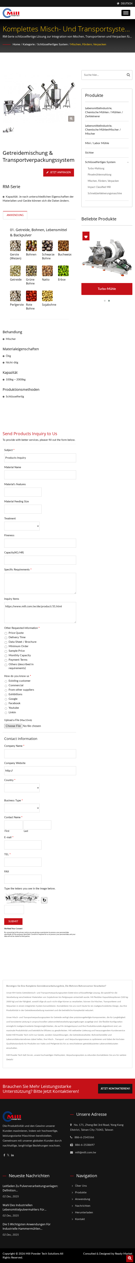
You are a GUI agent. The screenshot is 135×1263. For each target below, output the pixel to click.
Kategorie (29, 44)
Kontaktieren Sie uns (106, 1055)
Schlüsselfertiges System (52, 44)
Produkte (80, 1192)
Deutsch (126, 3)
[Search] (128, 75)
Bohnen (31, 254)
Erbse (62, 279)
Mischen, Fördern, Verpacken (88, 44)
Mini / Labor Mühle (97, 143)
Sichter (89, 152)
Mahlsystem (59, 1055)
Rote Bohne (30, 306)
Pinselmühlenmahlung (99, 174)
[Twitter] (8, 1155)
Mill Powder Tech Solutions (42, 1253)
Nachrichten (82, 1205)
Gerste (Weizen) (15, 256)
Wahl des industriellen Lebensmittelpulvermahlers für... (24, 1207)
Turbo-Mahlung (96, 168)
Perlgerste (15, 305)
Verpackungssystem (75, 1055)
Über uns (81, 1185)
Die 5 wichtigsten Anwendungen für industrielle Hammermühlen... (27, 1226)
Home (16, 44)
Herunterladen (84, 1212)
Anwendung (82, 1199)
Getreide (15, 279)
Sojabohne (47, 305)
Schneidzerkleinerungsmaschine (105, 193)
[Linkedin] (12, 1155)
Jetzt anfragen (60, 172)
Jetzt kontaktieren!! (115, 1088)
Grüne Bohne (30, 281)
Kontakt (80, 1219)
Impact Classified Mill (99, 187)
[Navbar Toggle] (125, 13)
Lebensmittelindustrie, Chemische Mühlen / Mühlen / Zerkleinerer (104, 112)
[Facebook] (4, 1155)
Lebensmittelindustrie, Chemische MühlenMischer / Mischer (103, 129)
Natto (46, 279)
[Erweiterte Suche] (129, 1258)
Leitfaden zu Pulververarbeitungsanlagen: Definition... (30, 1188)
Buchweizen (63, 254)
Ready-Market (123, 1253)
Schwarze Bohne (47, 256)
